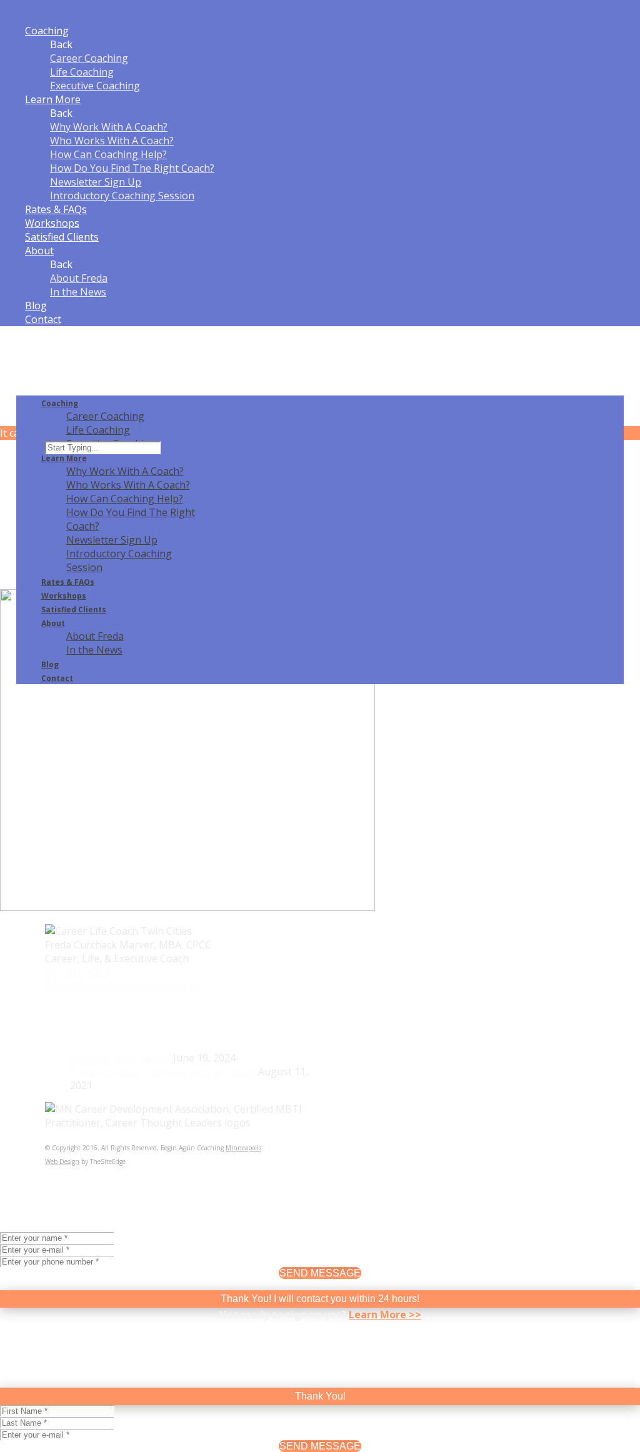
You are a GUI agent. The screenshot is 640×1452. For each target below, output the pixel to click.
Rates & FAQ (56, 209)
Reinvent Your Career (120, 1058)
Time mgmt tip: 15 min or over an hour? (163, 1071)
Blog (36, 305)
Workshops (52, 223)
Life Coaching (82, 72)
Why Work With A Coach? (109, 127)
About (39, 250)
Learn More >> (385, 1314)
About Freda (79, 278)
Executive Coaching (95, 85)
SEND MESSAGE (320, 1273)
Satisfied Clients (62, 237)
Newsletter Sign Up (95, 182)
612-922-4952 (77, 972)
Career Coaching (89, 58)
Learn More (53, 99)
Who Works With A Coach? (112, 140)
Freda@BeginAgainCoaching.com (122, 986)
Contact (43, 319)
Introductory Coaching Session (122, 195)
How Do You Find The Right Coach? (132, 168)
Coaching (47, 30)
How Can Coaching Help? (108, 154)
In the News (78, 292)
